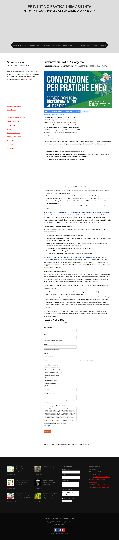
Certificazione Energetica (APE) (16, 106)
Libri (71, 45)
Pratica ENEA (69, 111)
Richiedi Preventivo (56, 111)
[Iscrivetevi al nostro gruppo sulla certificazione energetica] (59, 531)
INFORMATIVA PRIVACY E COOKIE (59, 534)
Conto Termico (11, 110)
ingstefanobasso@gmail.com (101, 477)
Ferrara (78, 111)
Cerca (89, 45)
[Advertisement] (59, 28)
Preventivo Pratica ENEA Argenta (59, 6)
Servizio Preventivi (28, 79)
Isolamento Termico (13, 125)
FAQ (53, 518)
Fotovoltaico (80, 45)
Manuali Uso (45, 45)
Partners (47, 518)
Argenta (86, 111)
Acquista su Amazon (68, 518)
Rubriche (65, 45)
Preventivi (22, 45)
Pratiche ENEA (11, 140)
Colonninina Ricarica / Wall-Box (16, 117)
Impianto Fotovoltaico (13, 121)
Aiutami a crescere (99, 45)
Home (15, 45)
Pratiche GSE (11, 144)
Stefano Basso (68, 522)
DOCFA (9, 113)
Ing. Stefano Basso (99, 484)
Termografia (10, 148)
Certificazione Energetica (102, 487)
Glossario (58, 518)
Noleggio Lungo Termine (14, 136)
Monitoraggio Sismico (13, 133)
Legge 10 (9, 129)
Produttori (56, 45)
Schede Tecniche (33, 45)
